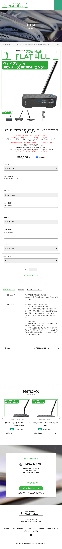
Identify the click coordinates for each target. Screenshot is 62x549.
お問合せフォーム (32, 488)
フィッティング (30, 528)
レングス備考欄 (8, 176)
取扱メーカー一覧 (18, 528)
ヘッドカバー (8, 256)
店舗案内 (41, 528)
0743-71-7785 (32, 464)
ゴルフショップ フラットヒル (9, 44)
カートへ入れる (32, 275)
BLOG (56, 528)
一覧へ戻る (6, 348)
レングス (7, 164)
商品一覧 (19, 44)
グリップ (7, 244)
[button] (2, 417)
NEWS (49, 528)
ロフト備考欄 (8, 203)
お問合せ (35, 531)
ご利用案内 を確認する (41, 348)
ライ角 (6, 217)
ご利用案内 (27, 531)
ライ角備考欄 (8, 229)
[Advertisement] (31, 372)
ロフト (6, 191)
